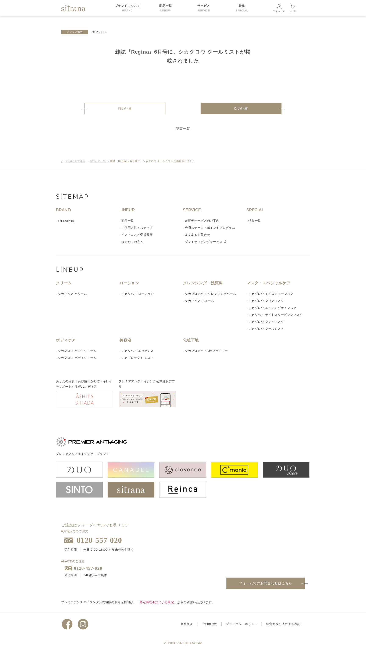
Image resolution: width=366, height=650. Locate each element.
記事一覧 (183, 128)
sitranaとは (66, 220)
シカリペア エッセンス (137, 350)
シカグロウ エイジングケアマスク (272, 307)
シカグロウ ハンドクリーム (77, 350)
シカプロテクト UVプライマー (206, 350)
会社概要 (186, 624)
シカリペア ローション (137, 293)
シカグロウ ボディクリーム (77, 357)
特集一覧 (254, 220)
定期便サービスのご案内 (202, 220)
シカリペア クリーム (72, 293)
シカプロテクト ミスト (137, 357)
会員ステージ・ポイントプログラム (210, 227)
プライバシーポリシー (241, 624)
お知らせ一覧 (98, 161)
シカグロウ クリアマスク (266, 300)
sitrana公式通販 (75, 161)
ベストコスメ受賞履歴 (137, 234)
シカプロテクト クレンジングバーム (210, 293)
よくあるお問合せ (197, 234)
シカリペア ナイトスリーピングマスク (275, 314)
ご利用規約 (209, 624)
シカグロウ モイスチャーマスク (270, 293)
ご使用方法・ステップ (137, 227)
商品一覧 (127, 220)
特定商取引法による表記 (157, 602)
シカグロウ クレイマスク (266, 321)
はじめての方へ (132, 241)
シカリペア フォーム (199, 300)
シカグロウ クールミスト (266, 328)
